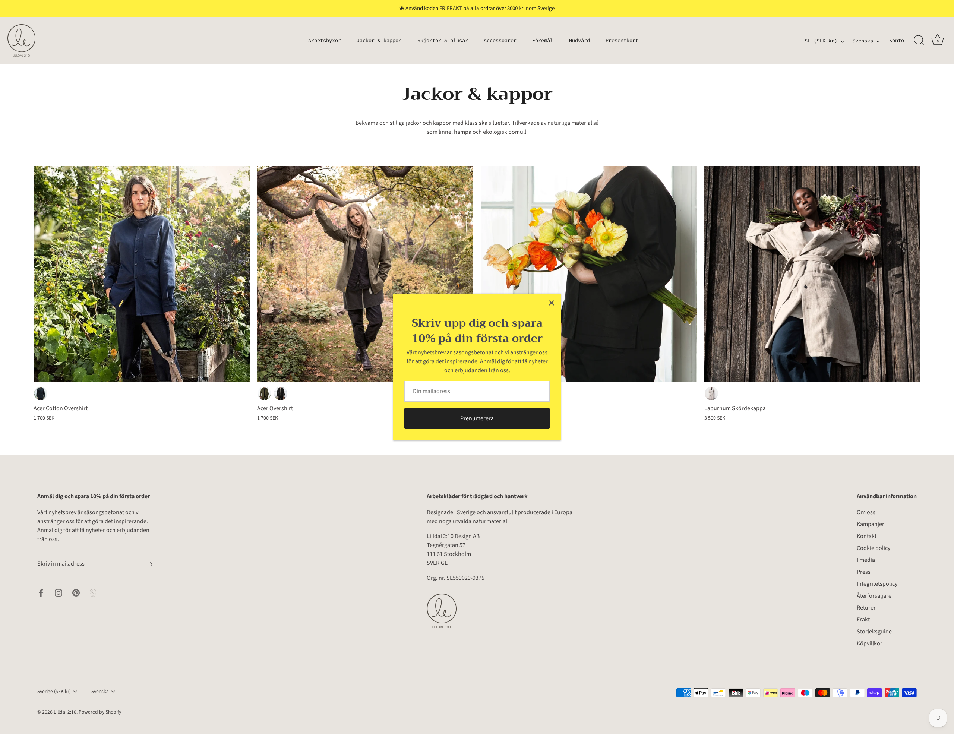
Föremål (542, 40)
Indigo (40, 393)
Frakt (863, 620)
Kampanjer (870, 524)
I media (866, 560)
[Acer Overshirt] (365, 274)
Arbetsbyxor (324, 40)
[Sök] (919, 40)
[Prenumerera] (149, 564)
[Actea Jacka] (589, 274)
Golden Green (264, 393)
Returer (866, 608)
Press (864, 572)
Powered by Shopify (100, 711)
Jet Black (280, 393)
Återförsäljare (874, 596)
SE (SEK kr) (821, 41)
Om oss (866, 512)
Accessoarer (500, 40)
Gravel (711, 393)
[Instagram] (58, 592)
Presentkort (622, 40)
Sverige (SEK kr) (54, 691)
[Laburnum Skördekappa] (812, 274)
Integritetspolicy (877, 584)
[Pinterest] (76, 592)
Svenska (862, 41)
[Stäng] (551, 303)
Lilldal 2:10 (65, 711)
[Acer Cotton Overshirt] (142, 274)
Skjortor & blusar (442, 40)
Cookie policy (873, 548)
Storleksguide (874, 631)
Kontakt (866, 536)
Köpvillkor (869, 643)
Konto (896, 40)
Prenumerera (477, 418)
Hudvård (579, 40)
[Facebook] (41, 592)
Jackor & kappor (379, 40)
